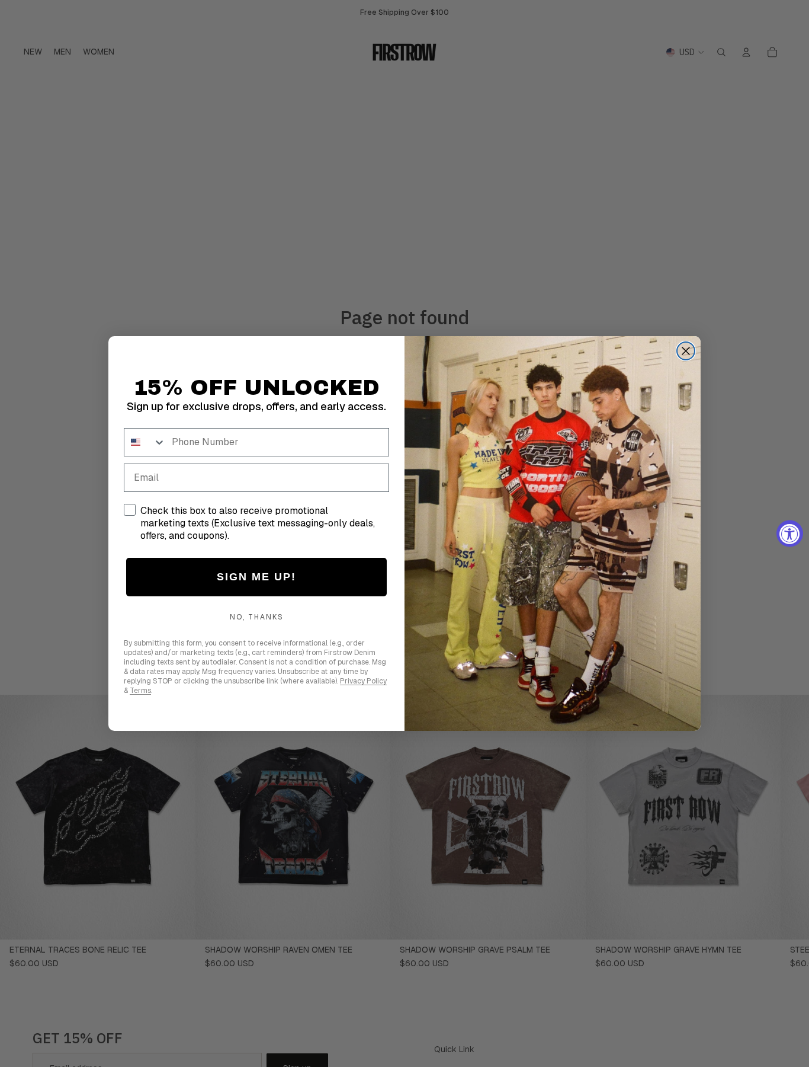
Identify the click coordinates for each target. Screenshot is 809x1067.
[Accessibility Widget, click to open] (789, 533)
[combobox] (145, 442)
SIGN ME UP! (256, 577)
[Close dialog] (686, 351)
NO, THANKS (257, 617)
